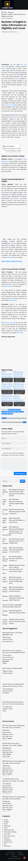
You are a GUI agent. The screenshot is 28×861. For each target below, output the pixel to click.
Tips (5, 844)
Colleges (6, 822)
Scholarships (7, 840)
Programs (10, 18)
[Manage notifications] (24, 858)
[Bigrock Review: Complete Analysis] (8, 675)
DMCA (7, 854)
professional (9, 257)
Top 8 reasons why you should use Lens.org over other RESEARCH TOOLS (13, 651)
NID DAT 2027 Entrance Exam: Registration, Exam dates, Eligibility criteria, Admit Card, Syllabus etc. (12, 744)
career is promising (9, 322)
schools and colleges (11, 105)
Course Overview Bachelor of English (13, 150)
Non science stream (9, 836)
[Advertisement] (14, 49)
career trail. (20, 332)
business (15, 117)
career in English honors (7, 411)
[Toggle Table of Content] (20, 146)
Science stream (8, 842)
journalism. (16, 198)
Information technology (10, 832)
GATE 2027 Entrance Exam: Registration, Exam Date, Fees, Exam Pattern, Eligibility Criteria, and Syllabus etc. (13, 798)
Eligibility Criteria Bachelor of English (11, 148)
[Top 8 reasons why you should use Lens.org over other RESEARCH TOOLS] (8, 659)
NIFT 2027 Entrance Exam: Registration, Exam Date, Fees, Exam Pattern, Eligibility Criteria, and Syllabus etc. (13, 726)
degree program (8, 286)
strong (17, 78)
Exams (6, 824)
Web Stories (7, 846)
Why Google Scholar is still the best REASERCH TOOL (12, 633)
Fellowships (7, 826)
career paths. (13, 300)
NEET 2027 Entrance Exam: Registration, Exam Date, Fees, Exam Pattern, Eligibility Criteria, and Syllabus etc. (14, 762)
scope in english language (7, 413)
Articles (6, 820)
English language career (18, 411)
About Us (13, 854)
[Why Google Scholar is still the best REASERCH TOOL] (8, 641)
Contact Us (14, 856)
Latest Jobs (7, 834)
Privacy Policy (21, 854)
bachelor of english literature (14, 409)
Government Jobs (9, 830)
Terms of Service (11, 852)
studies (11, 243)
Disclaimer (19, 852)
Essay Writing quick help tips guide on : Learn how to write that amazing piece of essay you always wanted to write (13, 703)
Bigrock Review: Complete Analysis (12, 668)
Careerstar (18, 858)
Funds (5, 828)
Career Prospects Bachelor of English (13, 151)
